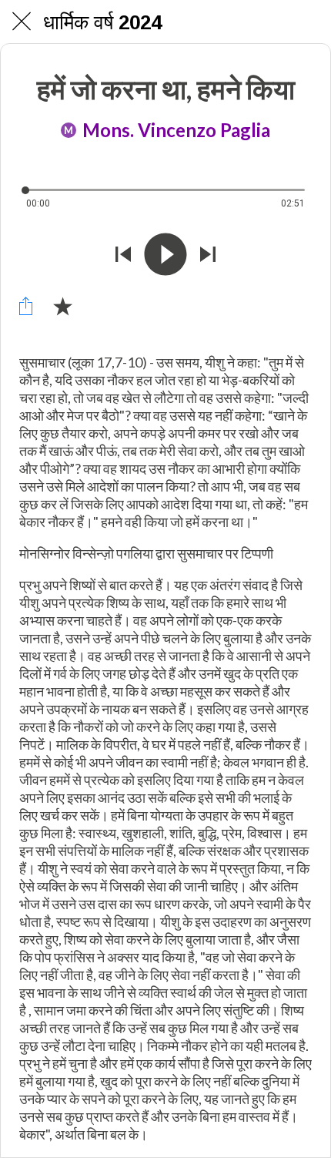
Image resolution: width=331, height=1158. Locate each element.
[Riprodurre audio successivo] (207, 254)
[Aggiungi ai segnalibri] (62, 305)
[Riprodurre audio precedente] (123, 254)
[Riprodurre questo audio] (165, 254)
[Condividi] (25, 305)
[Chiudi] (21, 21)
